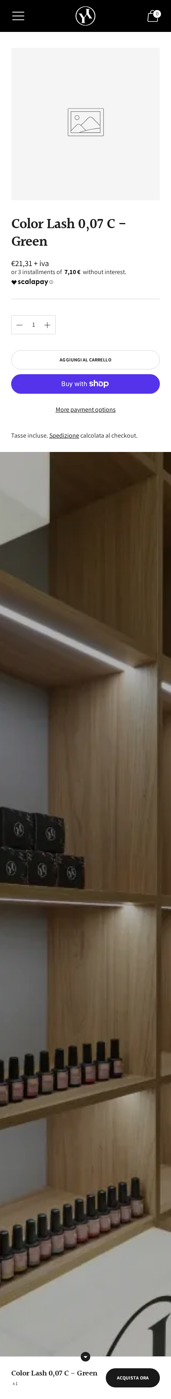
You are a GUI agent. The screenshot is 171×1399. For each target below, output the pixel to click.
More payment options (86, 409)
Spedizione (64, 435)
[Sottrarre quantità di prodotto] (47, 325)
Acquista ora (133, 1378)
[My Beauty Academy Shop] (85, 16)
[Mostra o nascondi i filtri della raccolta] (85, 1356)
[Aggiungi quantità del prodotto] (19, 325)
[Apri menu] (18, 16)
